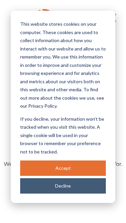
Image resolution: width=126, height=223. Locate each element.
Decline (63, 186)
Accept (63, 168)
